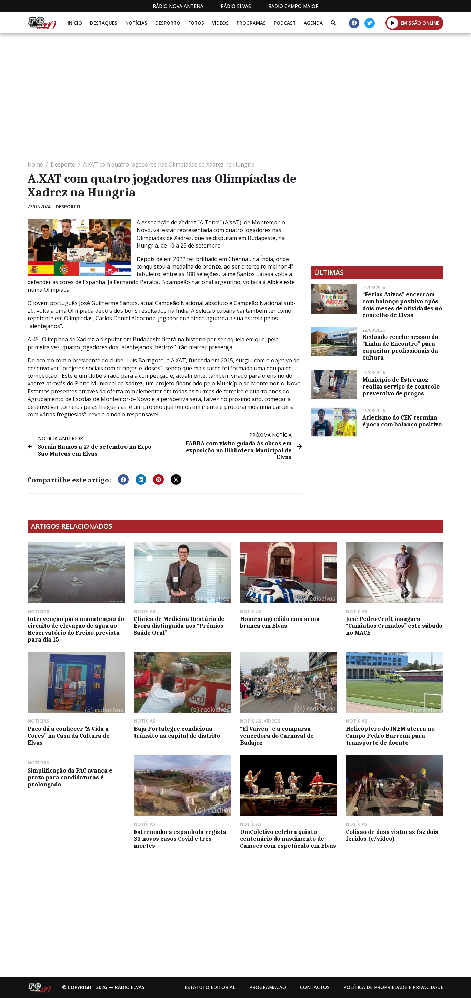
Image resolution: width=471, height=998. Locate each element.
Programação (267, 987)
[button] (392, 22)
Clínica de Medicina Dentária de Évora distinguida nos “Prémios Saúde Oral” (179, 625)
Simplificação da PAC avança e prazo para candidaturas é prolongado (70, 777)
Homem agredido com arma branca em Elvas (280, 622)
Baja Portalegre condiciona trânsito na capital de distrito (177, 732)
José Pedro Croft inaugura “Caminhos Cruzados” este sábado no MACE (394, 625)
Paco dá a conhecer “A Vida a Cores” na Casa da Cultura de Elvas (69, 735)
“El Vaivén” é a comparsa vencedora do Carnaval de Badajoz (277, 735)
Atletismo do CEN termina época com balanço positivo (402, 421)
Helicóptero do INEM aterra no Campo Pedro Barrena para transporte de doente (390, 735)
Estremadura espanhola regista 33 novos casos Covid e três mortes (180, 838)
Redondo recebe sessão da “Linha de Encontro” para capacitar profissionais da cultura (400, 347)
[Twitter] (369, 23)
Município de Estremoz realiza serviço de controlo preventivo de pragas (401, 386)
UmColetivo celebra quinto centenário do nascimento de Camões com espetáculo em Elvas (288, 838)
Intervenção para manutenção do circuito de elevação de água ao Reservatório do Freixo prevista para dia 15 (76, 629)
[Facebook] (354, 23)
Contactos (315, 987)
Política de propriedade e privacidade (393, 987)
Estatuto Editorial (210, 987)
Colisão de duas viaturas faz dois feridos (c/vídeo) (392, 835)
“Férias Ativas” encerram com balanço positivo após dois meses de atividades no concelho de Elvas (402, 305)
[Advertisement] (234, 95)
